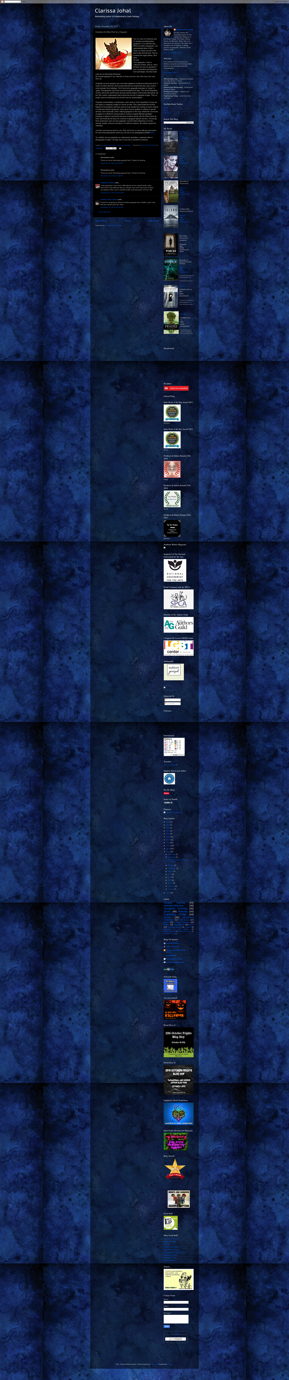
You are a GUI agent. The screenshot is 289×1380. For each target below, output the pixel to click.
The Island (167, 113)
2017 (168, 840)
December (172, 854)
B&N (181, 134)
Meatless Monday (170, 1241)
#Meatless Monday (175, 927)
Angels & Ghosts (172, 946)
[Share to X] (111, 148)
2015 (168, 846)
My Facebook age (171, 72)
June (170, 874)
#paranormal (179, 925)
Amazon (182, 132)
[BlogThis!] (109, 148)
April (170, 880)
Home (128, 221)
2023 (168, 825)
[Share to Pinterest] (115, 148)
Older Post (153, 221)
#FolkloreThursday (169, 931)
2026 (168, 822)
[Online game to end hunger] (171, 1229)
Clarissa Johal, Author (109, 199)
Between (183, 911)
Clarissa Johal (113, 10)
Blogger (170, 1364)
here (152, 133)
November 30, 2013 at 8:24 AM (112, 207)
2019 (168, 834)
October (171, 865)
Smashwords (184, 138)
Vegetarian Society (170, 1255)
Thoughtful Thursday (175, 908)
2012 (168, 893)
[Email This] (107, 148)
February (171, 886)
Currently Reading (175, 1334)
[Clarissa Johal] (164, 688)
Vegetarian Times (170, 1258)
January (171, 889)
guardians (112, 145)
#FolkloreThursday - (169, 933)
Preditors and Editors (171, 1247)
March (170, 883)
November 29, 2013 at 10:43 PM (112, 193)
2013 (168, 852)
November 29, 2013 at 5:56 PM (112, 163)
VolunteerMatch (169, 1260)
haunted (188, 927)
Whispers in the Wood (176, 929)
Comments (170, 703)
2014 (168, 849)
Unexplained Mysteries (175, 962)
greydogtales (171, 955)
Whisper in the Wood (184, 931)
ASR (97, 1355)
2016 (168, 843)
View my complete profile (173, 52)
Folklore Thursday (181, 922)
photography (126, 145)
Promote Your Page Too (170, 690)
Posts (168, 700)
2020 (168, 831)
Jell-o (119, 145)
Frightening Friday (175, 914)
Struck (166, 110)
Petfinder (167, 1244)
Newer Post (101, 221)
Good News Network (171, 1239)
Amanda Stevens (172, 943)
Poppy (166, 107)
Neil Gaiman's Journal (174, 959)
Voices (166, 922)
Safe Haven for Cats (171, 1249)
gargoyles (104, 145)
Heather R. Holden (108, 183)
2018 (168, 837)
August (170, 871)
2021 (168, 828)
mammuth (154, 1364)
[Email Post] (120, 148)
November (172, 857)
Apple (181, 136)
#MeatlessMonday (174, 905)
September (172, 868)
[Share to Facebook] (113, 148)
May (169, 877)
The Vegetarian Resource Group (175, 1252)
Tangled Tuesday (174, 902)
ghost (191, 925)
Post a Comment (104, 212)
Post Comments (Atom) (113, 225)
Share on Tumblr (168, 803)
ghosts (167, 911)
